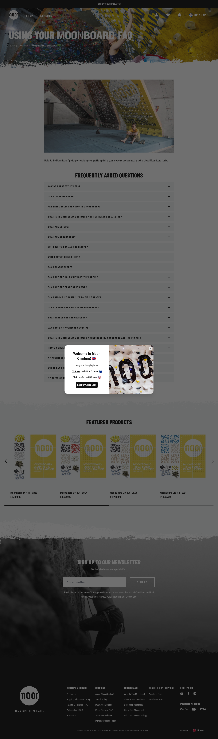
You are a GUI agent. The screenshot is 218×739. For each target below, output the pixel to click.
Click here (76, 371)
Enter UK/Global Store (86, 385)
